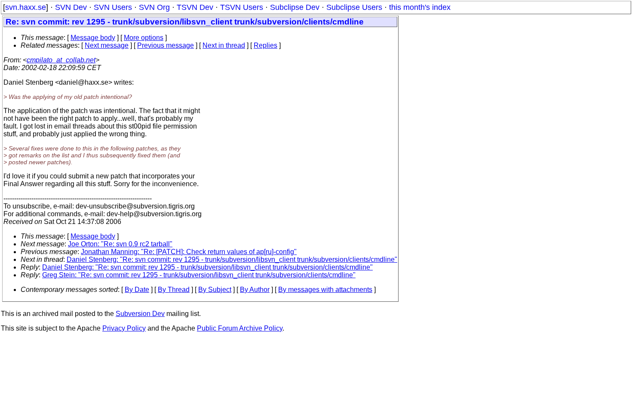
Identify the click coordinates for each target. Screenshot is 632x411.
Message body (93, 37)
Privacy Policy (124, 328)
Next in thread (223, 45)
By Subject (214, 289)
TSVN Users (241, 7)
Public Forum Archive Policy (239, 328)
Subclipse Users (354, 7)
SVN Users (113, 7)
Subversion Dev (140, 313)
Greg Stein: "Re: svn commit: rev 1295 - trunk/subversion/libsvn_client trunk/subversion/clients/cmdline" (199, 275)
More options (143, 37)
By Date (137, 289)
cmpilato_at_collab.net (61, 60)
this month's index (420, 7)
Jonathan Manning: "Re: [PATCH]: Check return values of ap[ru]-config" (189, 251)
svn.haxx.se (25, 7)
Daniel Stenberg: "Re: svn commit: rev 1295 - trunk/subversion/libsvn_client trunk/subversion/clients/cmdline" (232, 259)
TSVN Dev (195, 7)
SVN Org (154, 7)
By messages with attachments (325, 289)
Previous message (165, 45)
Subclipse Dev (294, 7)
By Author (255, 289)
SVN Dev (71, 7)
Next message (107, 45)
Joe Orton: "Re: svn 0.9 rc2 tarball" (120, 244)
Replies (265, 45)
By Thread (174, 289)
